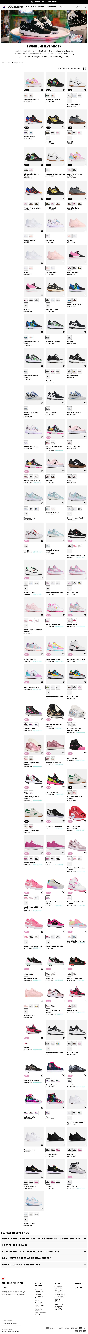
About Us (38, 1289)
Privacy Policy (59, 1294)
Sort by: (61, 68)
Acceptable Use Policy (58, 1287)
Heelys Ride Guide (39, 1306)
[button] (27, 7)
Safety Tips (58, 1304)
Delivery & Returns (39, 1297)
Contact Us (39, 1292)
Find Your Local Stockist (40, 1313)
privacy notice (21, 1294)
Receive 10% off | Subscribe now (45, 2)
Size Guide (39, 1303)
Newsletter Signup (39, 1309)
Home (3, 63)
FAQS (37, 1300)
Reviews (38, 1294)
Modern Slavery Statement (58, 1300)
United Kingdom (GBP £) (10, 1323)
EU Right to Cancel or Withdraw (58, 1308)
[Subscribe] (24, 1288)
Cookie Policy (59, 1297)
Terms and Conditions (58, 1291)
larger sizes (63, 56)
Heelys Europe (10, 1329)
